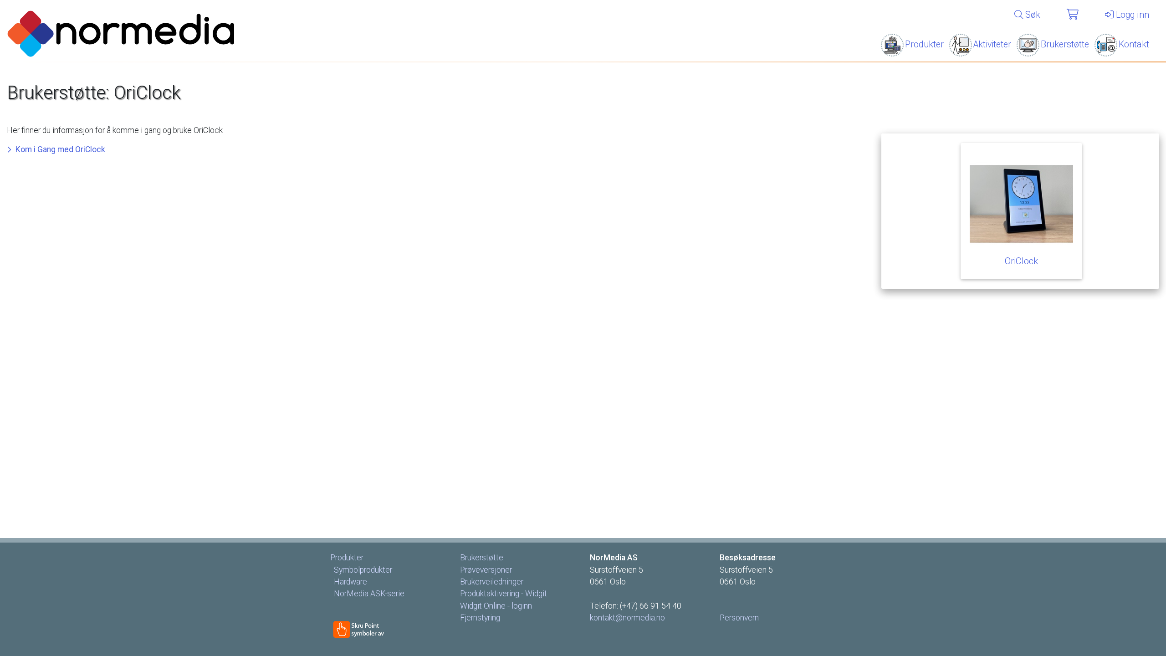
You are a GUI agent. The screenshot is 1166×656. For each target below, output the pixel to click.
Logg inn (1131, 15)
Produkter (924, 44)
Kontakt (1134, 44)
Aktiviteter (992, 44)
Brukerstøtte (1065, 44)
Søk (1031, 15)
